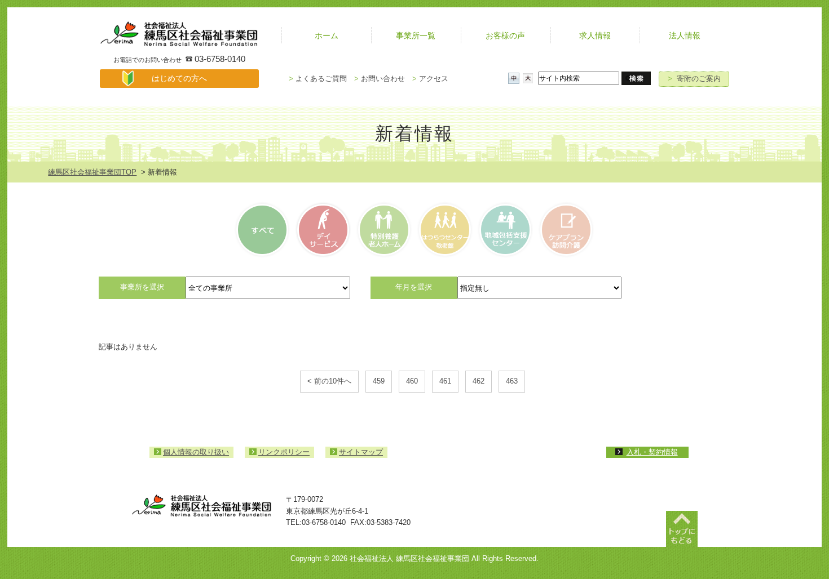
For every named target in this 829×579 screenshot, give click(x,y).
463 (512, 381)
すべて (264, 230)
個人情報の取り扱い (196, 452)
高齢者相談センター (504, 230)
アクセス (430, 78)
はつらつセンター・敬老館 (444, 230)
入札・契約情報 (652, 452)
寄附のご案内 (694, 78)
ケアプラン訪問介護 (565, 230)
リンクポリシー (284, 452)
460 (412, 381)
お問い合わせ (379, 78)
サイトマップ (361, 452)
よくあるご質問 (318, 78)
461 (445, 381)
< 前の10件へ (329, 381)
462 (478, 381)
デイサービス (324, 230)
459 (379, 381)
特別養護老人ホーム (384, 230)
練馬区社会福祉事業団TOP (92, 172)
